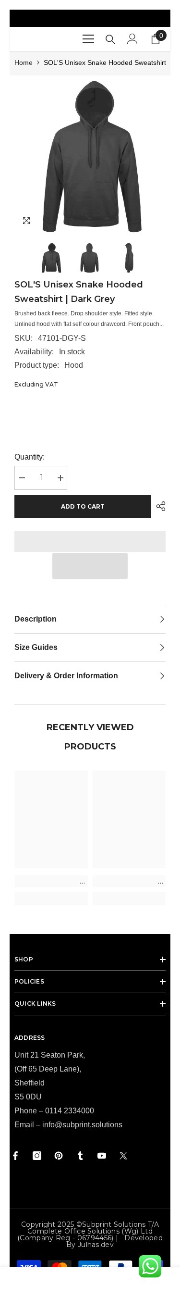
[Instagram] (37, 1155)
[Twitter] (123, 1155)
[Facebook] (15, 1155)
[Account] (132, 39)
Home (23, 62)
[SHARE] (158, 506)
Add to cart (83, 506)
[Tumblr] (80, 1155)
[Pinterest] (58, 1155)
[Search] (110, 39)
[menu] (88, 39)
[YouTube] (102, 1155)
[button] (90, 566)
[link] (51, 881)
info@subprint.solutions (82, 1125)
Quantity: (29, 457)
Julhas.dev (96, 1244)
